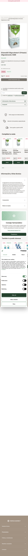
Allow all (14, 295)
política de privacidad (19, 95)
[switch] (24, 280)
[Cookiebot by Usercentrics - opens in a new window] (20, 251)
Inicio (2, 17)
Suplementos (16, 17)
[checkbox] (1, 95)
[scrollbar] (13, 168)
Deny (14, 303)
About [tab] (22, 254)
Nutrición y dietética (8, 17)
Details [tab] (14, 254)
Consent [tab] (5, 254)
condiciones (10, 95)
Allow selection (14, 299)
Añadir (7, 162)
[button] (14, 532)
